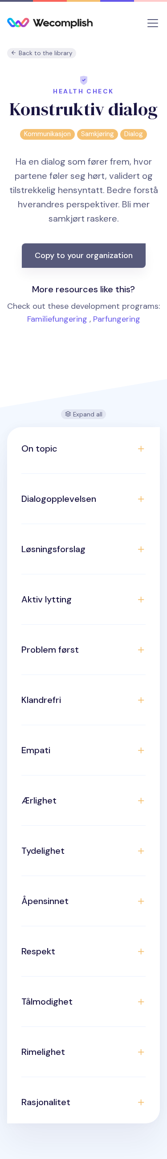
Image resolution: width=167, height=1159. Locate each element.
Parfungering (116, 319)
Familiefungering (57, 319)
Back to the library (45, 53)
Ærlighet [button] (39, 800)
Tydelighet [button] (43, 850)
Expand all (86, 414)
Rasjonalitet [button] (45, 1102)
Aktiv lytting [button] (46, 599)
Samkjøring (97, 133)
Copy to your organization (84, 255)
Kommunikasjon (47, 133)
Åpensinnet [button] (45, 901)
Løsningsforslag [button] (53, 549)
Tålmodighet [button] (47, 1001)
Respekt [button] (38, 951)
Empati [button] (35, 750)
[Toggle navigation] (153, 23)
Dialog (133, 133)
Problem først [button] (50, 649)
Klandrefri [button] (41, 700)
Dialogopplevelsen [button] (58, 499)
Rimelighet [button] (43, 1052)
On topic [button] (39, 448)
